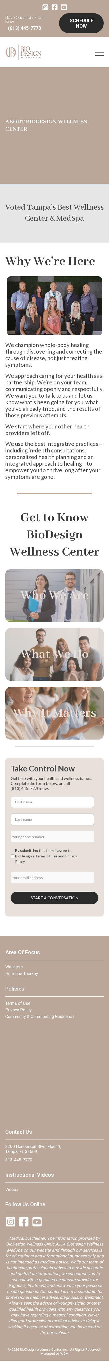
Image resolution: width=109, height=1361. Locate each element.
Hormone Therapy (21, 973)
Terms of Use (46, 856)
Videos (12, 1189)
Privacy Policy (18, 1009)
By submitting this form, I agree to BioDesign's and (46, 856)
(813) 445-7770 (24, 28)
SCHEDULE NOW (81, 23)
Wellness (14, 966)
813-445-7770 (18, 1159)
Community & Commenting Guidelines (40, 1016)
